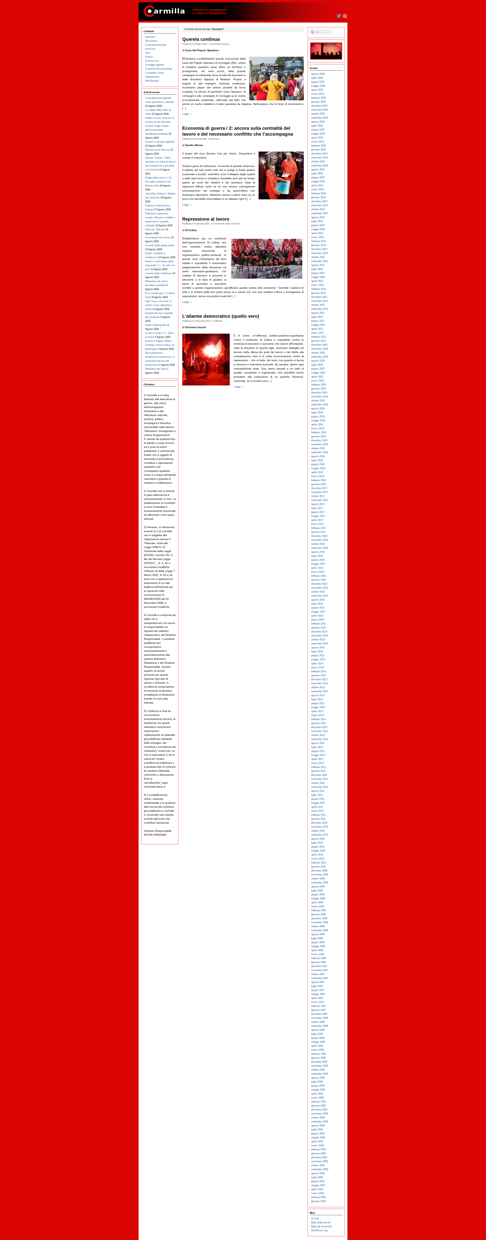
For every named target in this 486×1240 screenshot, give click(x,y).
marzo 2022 (317, 285)
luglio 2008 (317, 938)
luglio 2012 (317, 747)
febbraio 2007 (318, 1006)
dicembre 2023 (319, 201)
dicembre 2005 (319, 1061)
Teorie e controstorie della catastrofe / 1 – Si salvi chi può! (160, 265)
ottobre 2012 (318, 735)
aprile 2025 (317, 137)
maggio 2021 (318, 324)
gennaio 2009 (318, 914)
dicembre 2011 (319, 775)
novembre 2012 (319, 731)
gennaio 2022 (318, 293)
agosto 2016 (318, 551)
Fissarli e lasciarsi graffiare (160, 141)
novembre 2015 (319, 587)
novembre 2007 (319, 970)
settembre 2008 (319, 930)
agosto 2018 (318, 456)
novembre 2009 (319, 874)
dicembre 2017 (319, 488)
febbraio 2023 (318, 241)
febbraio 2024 (318, 193)
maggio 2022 (318, 277)
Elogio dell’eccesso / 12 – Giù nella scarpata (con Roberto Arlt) (159, 181)
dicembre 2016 (319, 536)
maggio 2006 (318, 1041)
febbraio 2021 (318, 336)
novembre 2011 (319, 779)
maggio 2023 (318, 229)
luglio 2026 (317, 77)
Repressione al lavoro (206, 219)
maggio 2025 (318, 133)
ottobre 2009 (318, 878)
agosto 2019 (318, 408)
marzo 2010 (317, 858)
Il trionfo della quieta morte (159, 245)
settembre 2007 (319, 978)
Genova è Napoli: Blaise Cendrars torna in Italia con (160, 345)
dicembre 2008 (319, 918)
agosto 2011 (317, 790)
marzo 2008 (317, 954)
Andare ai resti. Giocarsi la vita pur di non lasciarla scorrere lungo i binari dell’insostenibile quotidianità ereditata (159, 125)
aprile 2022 (317, 281)
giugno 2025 (317, 129)
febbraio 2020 (318, 384)
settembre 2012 (319, 739)
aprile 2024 (317, 185)
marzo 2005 (317, 1097)
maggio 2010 (318, 850)
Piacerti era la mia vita (157, 149)
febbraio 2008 (318, 958)
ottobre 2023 (318, 209)
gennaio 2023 (318, 245)
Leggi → (187, 113)
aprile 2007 (317, 998)
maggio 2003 (318, 1185)
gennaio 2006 (318, 1057)
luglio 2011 (317, 794)
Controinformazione (220, 43)
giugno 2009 (317, 894)
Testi (147, 52)
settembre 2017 (319, 500)
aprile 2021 (317, 328)
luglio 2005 (317, 1081)
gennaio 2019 (318, 436)
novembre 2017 (319, 492)
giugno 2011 (317, 798)
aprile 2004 (317, 1141)
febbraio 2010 (318, 862)
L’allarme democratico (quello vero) (220, 316)
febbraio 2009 (318, 910)
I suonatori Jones (154, 72)
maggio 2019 (318, 420)
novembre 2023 (319, 205)
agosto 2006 (318, 1029)
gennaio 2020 (318, 388)
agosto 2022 (318, 265)
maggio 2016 (318, 563)
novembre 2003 (319, 1161)
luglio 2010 (317, 842)
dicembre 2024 (319, 153)
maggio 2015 (318, 611)
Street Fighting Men (156, 325)
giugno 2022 (317, 273)
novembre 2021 (319, 301)
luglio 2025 (317, 125)
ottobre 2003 (318, 1165)
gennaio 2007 (318, 1010)
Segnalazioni (152, 76)
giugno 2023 (317, 225)
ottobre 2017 (318, 496)
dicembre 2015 (319, 583)
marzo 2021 (317, 332)
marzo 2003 (317, 1193)
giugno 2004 (317, 1133)
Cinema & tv (152, 60)
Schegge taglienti (154, 64)
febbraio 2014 (318, 671)
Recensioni (151, 40)
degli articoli (320, 1222)
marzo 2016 (317, 571)
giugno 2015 (317, 607)
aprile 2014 (317, 663)
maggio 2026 (318, 85)
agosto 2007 (318, 982)
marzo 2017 (317, 524)
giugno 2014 (317, 655)
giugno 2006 (317, 1037)
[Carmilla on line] (243, 11)
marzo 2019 (317, 428)
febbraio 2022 (318, 289)
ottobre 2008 (318, 926)
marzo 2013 (317, 715)
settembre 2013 (319, 691)
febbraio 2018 (318, 480)
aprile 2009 (317, 902)
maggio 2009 (318, 898)
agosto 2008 (318, 934)
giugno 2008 (317, 942)
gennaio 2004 (318, 1153)
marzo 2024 (317, 189)
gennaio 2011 (318, 818)
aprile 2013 (317, 711)
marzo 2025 (317, 141)
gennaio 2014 (318, 675)
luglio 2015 (317, 603)
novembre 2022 (319, 253)
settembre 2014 (319, 643)
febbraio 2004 (318, 1149)
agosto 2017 (318, 504)
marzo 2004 (317, 1145)
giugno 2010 (317, 846)
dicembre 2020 (319, 344)
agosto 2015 (318, 599)
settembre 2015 (319, 595)
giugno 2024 (317, 177)
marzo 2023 (317, 237)
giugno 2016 (317, 559)
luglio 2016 (317, 555)
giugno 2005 (317, 1085)
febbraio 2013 (318, 719)
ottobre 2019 (318, 400)
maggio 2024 (318, 181)
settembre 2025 (319, 117)
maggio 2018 (318, 468)
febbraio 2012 (318, 767)
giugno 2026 (317, 81)
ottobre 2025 (318, 113)
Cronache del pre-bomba (158, 68)
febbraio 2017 (318, 528)
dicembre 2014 (319, 631)
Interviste (150, 48)
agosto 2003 (318, 1173)
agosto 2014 (318, 647)
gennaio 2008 (318, 962)
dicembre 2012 (319, 727)
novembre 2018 (319, 444)
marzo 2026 (317, 93)
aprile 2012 (317, 759)
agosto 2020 (318, 360)
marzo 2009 (317, 906)
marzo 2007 (317, 1002)
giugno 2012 (317, 751)
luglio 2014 (317, 651)
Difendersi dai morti (155, 368)
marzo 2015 (317, 619)
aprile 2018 (317, 472)
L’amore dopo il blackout (158, 273)
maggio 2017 (318, 516)
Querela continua (201, 39)
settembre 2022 (319, 261)
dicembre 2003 (319, 1157)
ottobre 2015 (318, 591)
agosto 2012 (318, 743)
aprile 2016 (317, 567)
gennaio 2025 (318, 149)
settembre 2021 (319, 308)
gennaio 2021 (318, 340)
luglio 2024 (317, 173)
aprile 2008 (317, 950)
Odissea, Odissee (155, 229)
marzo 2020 (317, 380)
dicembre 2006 (319, 1014)
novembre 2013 (319, 683)
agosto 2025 (318, 121)
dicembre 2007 (319, 966)
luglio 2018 (317, 460)
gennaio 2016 (318, 579)
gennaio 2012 (318, 771)
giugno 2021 (317, 320)
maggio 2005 (318, 1089)
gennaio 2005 (318, 1105)
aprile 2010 (317, 854)
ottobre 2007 (318, 974)
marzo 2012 (317, 763)
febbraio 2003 (318, 1197)
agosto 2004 (318, 1125)
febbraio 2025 (318, 145)
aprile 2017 (317, 520)
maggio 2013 (318, 707)
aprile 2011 (317, 806)
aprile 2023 (317, 233)
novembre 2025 (319, 109)
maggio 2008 (318, 946)
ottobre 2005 (318, 1069)
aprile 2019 (317, 424)
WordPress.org (319, 1230)
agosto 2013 (318, 695)
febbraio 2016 (318, 575)
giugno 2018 (317, 464)
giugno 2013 (317, 703)
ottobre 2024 (318, 161)
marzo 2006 (317, 1049)
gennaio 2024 (318, 197)
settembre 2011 (319, 787)
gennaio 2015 (318, 627)
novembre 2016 (319, 540)
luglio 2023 (317, 221)
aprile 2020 (317, 376)
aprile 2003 (317, 1189)
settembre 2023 (319, 213)
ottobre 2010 (318, 830)
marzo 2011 (317, 810)
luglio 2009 (317, 890)
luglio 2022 (317, 269)
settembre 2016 (319, 547)
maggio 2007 (318, 994)
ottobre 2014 (318, 639)
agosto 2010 (318, 838)
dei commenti (321, 1226)
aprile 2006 (317, 1045)
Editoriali (218, 320)
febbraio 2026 (318, 97)
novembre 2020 (319, 348)
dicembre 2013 (319, 679)
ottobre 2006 (318, 1022)
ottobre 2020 (318, 352)
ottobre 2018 (318, 448)
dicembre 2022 (319, 249)
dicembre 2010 (319, 822)
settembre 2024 (319, 165)
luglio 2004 (317, 1129)
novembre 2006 (319, 1018)
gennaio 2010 (318, 866)
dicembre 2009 (319, 870)
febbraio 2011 (318, 814)
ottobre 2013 (318, 687)
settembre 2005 (319, 1073)
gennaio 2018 (318, 484)
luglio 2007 (317, 986)
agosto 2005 (318, 1077)
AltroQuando (152, 80)
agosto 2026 (318, 73)
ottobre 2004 (318, 1117)
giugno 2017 (317, 512)
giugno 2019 (317, 416)
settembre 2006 (319, 1026)
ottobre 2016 (318, 544)
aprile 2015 (317, 615)
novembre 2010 (319, 826)
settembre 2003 (319, 1169)
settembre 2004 (319, 1121)
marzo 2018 (317, 476)
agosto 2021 (318, 312)
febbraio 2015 (318, 623)
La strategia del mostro (157, 237)
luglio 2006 (317, 1033)
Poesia (149, 56)
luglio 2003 (317, 1177)
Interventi (215, 138)
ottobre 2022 (318, 257)
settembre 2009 (319, 882)
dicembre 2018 (319, 440)
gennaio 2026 (318, 101)
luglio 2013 (317, 699)
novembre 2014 (319, 635)
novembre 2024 (319, 157)
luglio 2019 (317, 412)
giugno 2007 (317, 990)
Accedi (315, 1218)
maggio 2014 (318, 659)
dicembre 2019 (319, 392)
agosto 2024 (318, 169)
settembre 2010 (319, 834)
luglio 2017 (317, 508)
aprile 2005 (317, 1093)
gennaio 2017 (318, 532)
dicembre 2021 (319, 297)
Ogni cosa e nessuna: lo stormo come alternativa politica (158, 305)
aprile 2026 (317, 89)
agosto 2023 (318, 217)
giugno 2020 (317, 368)
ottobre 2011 (318, 783)
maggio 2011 (318, 802)
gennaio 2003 (318, 1201)
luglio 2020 (317, 364)
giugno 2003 (317, 1181)
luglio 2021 (317, 316)
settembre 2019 (319, 404)
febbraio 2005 (318, 1101)
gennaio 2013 (318, 723)
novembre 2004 (319, 1113)
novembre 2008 (319, 922)
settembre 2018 (319, 452)
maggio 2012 (318, 755)
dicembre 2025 (319, 105)
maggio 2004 (318, 1137)
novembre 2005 (319, 1065)
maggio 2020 (318, 372)
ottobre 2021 (318, 305)
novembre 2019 (319, 396)
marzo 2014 (317, 667)
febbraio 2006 (318, 1053)
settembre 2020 (319, 356)
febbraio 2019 (318, 432)
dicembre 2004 (319, 1109)
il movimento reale (221, 223)
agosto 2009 (318, 886)
